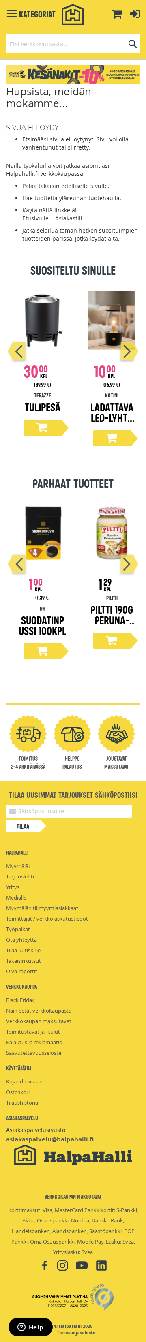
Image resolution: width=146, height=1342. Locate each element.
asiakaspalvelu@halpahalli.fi (50, 1139)
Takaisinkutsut (23, 960)
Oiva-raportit (21, 971)
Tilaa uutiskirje (23, 950)
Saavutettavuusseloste (33, 1052)
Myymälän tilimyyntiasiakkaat (42, 908)
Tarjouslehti (20, 876)
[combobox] (73, 43)
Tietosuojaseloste (76, 1332)
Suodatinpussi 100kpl (42, 625)
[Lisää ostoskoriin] (43, 428)
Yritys (12, 887)
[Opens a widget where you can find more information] (30, 1328)
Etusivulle (35, 218)
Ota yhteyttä (21, 939)
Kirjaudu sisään (24, 1081)
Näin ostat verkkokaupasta (38, 1010)
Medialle (16, 897)
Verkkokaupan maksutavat (38, 1021)
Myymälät (18, 866)
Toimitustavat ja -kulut (33, 1031)
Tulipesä (42, 406)
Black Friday (20, 1000)
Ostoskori (18, 1092)
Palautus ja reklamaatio (34, 1042)
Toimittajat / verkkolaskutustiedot (47, 918)
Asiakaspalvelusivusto (35, 1130)
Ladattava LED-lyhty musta (111, 417)
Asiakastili (68, 218)
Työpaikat (18, 929)
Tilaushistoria (22, 1102)
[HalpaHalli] (73, 15)
